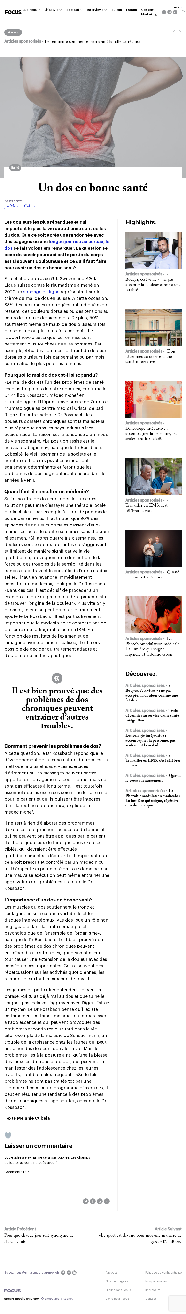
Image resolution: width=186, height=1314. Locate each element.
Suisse (116, 9)
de (176, 7)
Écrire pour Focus (117, 1298)
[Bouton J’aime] (8, 1135)
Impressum (152, 1290)
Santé (15, 167)
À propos (111, 1272)
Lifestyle (51, 9)
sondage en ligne (41, 292)
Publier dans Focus (118, 1290)
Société (72, 9)
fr (181, 7)
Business (30, 9)
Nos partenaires (156, 1281)
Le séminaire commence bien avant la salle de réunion (93, 42)
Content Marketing (149, 12)
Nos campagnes (117, 1281)
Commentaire (16, 1172)
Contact (150, 1298)
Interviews (95, 9)
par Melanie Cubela (19, 206)
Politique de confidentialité (163, 1272)
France (131, 9)
